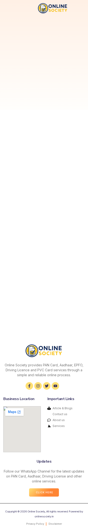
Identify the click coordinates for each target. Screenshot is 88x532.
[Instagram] (38, 386)
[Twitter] (46, 386)
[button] (9, 8)
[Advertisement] (44, 63)
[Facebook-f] (29, 386)
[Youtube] (55, 386)
